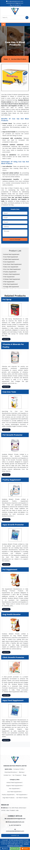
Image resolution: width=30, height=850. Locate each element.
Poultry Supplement (10, 272)
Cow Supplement (9, 262)
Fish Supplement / (22, 794)
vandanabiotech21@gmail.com (14, 3)
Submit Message (15, 239)
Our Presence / (17, 775)
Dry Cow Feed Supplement (12, 269)
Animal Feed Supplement (11, 254)
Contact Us (15, 835)
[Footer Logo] (15, 760)
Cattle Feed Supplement (11, 259)
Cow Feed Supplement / (14, 791)
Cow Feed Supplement (11, 257)
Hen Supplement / (14, 788)
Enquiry (25, 848)
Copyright (5, 840)
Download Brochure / (11, 772)
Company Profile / (19, 769)
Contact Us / (7, 775)
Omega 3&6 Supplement (11, 286)
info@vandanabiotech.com (15, 822)
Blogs (24, 775)
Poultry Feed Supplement (12, 274)
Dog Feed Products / (9, 797)
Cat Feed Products (22, 797)
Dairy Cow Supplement (11, 267)
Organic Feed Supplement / (14, 785)
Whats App (15, 848)
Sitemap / (22, 772)
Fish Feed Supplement (11, 284)
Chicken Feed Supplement (12, 279)
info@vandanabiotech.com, (15, 1)
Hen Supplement (9, 276)
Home (6, 59)
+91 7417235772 (16, 5)
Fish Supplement (9, 281)
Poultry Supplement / (8, 794)
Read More (6, 339)
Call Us (5, 848)
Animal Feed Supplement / (15, 782)
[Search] (26, 17)
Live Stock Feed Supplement (13, 264)
